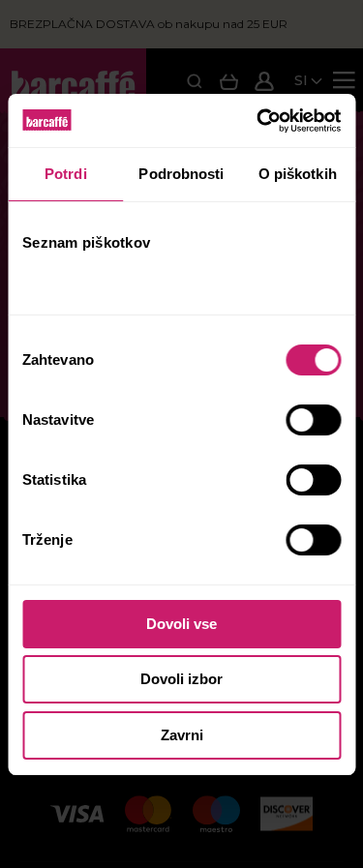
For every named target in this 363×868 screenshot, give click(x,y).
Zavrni (182, 735)
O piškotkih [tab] (297, 173)
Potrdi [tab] (66, 173)
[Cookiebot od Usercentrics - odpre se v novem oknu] (258, 121)
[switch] (315, 419)
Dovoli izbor (181, 679)
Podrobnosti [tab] (181, 173)
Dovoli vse (181, 623)
